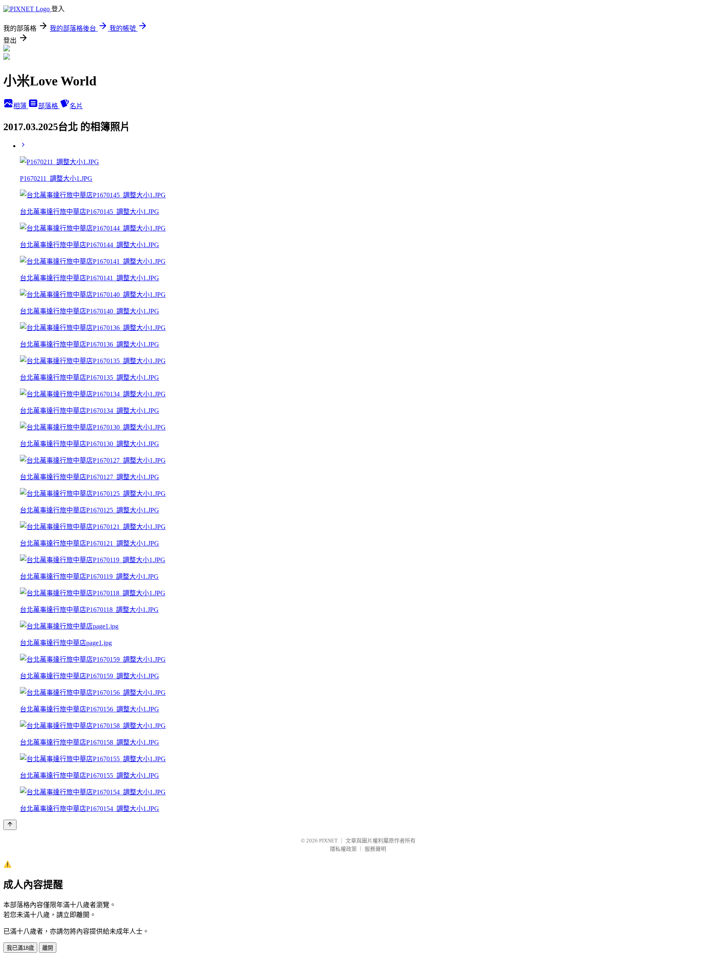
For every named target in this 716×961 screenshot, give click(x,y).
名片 (76, 105)
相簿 (20, 105)
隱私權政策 (343, 849)
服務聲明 (375, 849)
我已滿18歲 (20, 948)
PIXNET (328, 840)
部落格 (49, 105)
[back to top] (10, 825)
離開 (47, 948)
